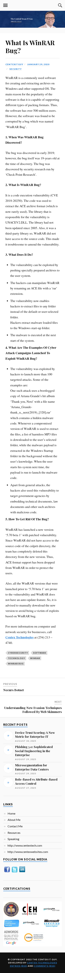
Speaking (13, 839)
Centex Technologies (42, 962)
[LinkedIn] (22, 872)
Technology (16, 658)
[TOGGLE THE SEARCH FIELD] (59, 5)
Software (39, 653)
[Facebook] (7, 872)
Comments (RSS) (44, 966)
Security (15, 69)
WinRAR (35, 658)
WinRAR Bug (16, 663)
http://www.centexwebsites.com (28, 851)
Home (11, 813)
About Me (14, 819)
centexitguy (14, 64)
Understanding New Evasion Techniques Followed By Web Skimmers (33, 710)
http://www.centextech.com (25, 845)
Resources (14, 832)
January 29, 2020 (38, 64)
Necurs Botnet (13, 690)
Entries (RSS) (18, 966)
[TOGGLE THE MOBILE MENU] (5, 5)
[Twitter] (14, 872)
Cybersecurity (18, 653)
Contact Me (15, 826)
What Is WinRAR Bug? (30, 46)
